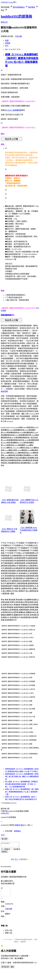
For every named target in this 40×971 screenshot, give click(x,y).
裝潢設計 (17, 831)
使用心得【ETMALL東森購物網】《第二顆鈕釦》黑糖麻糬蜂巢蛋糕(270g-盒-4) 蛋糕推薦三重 (22, 791)
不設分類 (18, 36)
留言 (22, 825)
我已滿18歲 (5, 967)
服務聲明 (23, 942)
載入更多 (4, 839)
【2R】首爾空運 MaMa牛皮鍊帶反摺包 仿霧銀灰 (28, 530)
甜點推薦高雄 (6, 315)
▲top (3, 835)
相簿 (7, 40)
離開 (12, 967)
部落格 (7, 43)
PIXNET (10, 939)
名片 (7, 46)
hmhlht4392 (5, 813)
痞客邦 (17, 825)
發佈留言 (4, 852)
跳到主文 (4, 22)
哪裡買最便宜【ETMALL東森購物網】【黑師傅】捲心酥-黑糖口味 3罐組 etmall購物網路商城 (22, 776)
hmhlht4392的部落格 (16, 16)
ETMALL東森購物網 (14, 110)
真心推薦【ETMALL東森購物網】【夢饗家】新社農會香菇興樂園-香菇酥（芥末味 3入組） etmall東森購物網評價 (22, 784)
